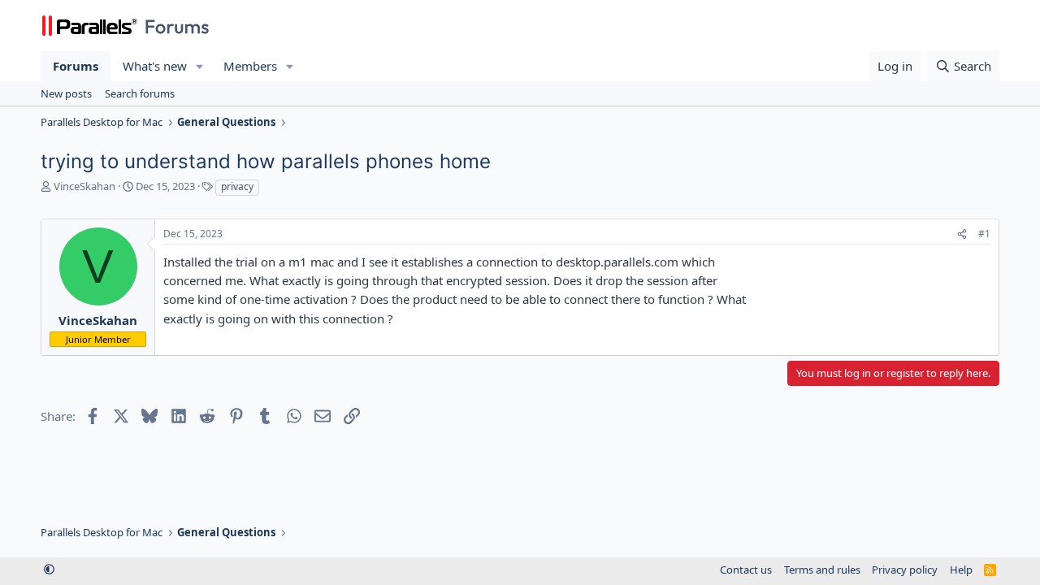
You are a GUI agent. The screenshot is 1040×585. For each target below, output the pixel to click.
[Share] (962, 234)
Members (250, 66)
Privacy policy (905, 569)
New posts (66, 93)
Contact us (746, 569)
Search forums (140, 93)
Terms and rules (822, 569)
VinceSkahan (84, 186)
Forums (75, 66)
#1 (984, 233)
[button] (199, 66)
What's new (155, 66)
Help (961, 569)
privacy (237, 186)
